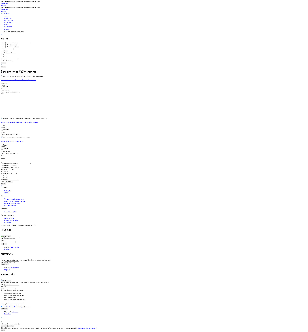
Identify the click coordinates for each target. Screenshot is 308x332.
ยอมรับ (2, 330)
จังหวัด (2, 61)
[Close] (1, 162)
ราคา (2, 59)
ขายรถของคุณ (8, 26)
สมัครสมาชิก (4, 3)
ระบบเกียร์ (3, 53)
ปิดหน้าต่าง (3, 326)
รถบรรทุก (6, 16)
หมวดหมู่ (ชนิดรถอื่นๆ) (7, 47)
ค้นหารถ (3, 63)
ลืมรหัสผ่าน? (7, 249)
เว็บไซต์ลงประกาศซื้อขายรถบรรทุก (14, 199)
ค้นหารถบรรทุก (8, 20)
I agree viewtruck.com (17, 306)
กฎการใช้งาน (8, 222)
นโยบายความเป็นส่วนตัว (11, 220)
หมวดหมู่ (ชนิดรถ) (6, 45)
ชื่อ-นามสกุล (4, 303)
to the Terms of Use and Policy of (14, 306)
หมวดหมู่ (3, 43)
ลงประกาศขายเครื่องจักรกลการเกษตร (14, 201)
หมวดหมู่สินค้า (8, 190)
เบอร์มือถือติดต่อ (5, 305)
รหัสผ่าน (3, 240)
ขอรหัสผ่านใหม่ (5, 264)
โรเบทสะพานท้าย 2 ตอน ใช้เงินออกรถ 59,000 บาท (12, 141)
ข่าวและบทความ (8, 22)
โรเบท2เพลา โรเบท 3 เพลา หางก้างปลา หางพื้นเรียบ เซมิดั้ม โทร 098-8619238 (18, 80)
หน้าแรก (6, 29)
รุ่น (1, 51)
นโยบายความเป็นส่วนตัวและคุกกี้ (87, 328)
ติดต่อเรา (6, 24)
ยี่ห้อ (2, 49)
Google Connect (6, 236)
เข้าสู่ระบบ (3, 5)
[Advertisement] (49, 106)
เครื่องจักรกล (7, 18)
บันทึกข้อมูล (11, 326)
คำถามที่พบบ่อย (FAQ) (10, 212)
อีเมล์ (2, 238)
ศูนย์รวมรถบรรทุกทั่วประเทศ (12, 203)
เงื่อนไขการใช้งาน (9, 218)
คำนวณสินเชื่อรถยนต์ (10, 205)
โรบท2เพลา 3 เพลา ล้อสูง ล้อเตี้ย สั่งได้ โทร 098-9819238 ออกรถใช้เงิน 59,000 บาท (19, 122)
